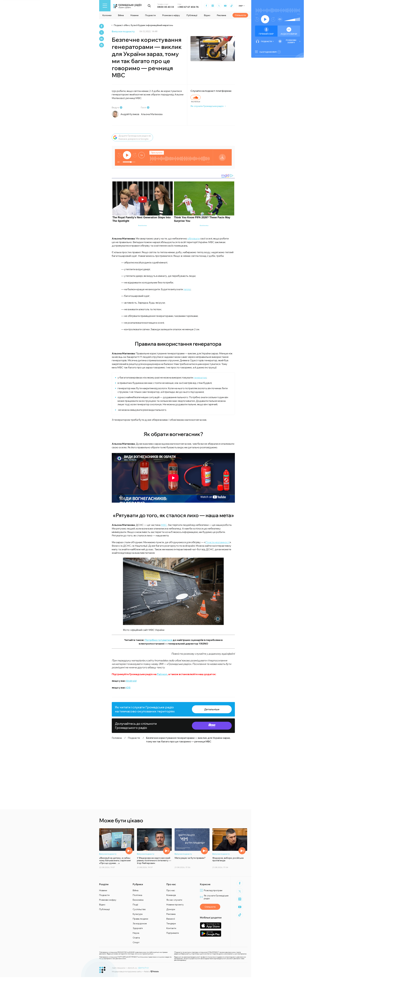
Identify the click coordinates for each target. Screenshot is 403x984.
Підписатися (202, 506)
